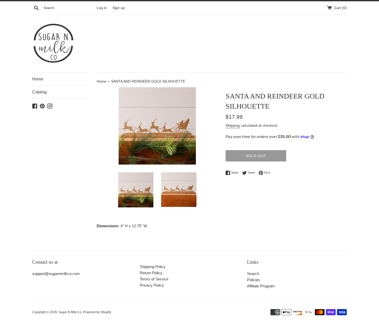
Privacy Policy (152, 285)
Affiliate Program (261, 286)
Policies (253, 280)
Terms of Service (154, 279)
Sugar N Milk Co (70, 312)
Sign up (118, 8)
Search (253, 273)
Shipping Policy (153, 266)
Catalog (39, 92)
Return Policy (151, 273)
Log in (102, 8)
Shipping (233, 125)
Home (37, 79)
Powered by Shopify (97, 312)
